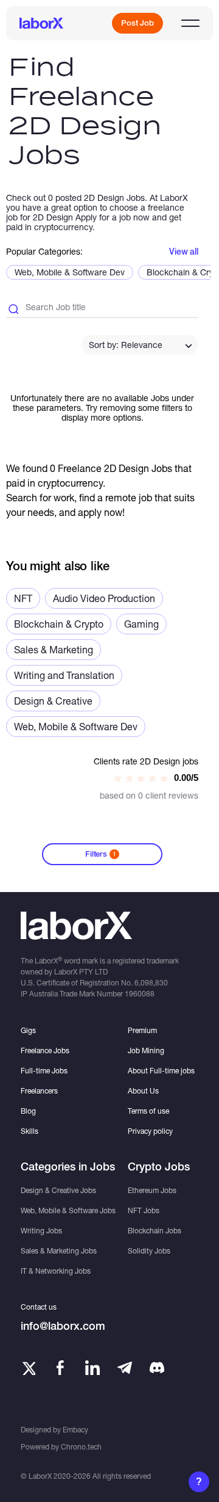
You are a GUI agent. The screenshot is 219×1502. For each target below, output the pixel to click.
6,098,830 (151, 982)
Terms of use (148, 1111)
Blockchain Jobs (154, 1230)
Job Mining (146, 1050)
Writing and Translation (64, 675)
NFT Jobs (143, 1210)
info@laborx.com (63, 1326)
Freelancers (39, 1090)
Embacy (75, 1429)
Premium (142, 1030)
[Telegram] (124, 1367)
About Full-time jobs (161, 1070)
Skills (29, 1131)
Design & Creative (53, 700)
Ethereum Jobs (152, 1190)
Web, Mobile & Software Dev (70, 272)
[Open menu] (190, 23)
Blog (28, 1111)
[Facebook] (60, 1367)
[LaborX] (41, 23)
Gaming (141, 623)
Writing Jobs (41, 1230)
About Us (143, 1090)
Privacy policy (150, 1131)
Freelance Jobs (45, 1050)
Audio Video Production (104, 598)
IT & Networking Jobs (56, 1270)
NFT (23, 598)
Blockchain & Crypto (58, 623)
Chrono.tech (81, 1446)
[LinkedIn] (92, 1367)
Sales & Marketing (53, 649)
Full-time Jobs (44, 1070)
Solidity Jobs (149, 1250)
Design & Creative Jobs (58, 1190)
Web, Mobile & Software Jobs (68, 1210)
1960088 (140, 993)
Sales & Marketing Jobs (59, 1250)
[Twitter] (28, 1367)
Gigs (28, 1030)
